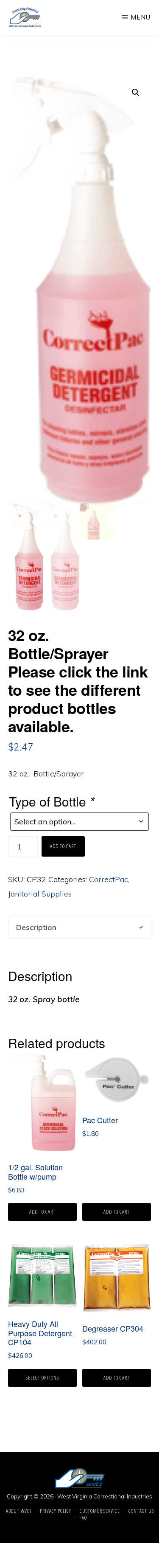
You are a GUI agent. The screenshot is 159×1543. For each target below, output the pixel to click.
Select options (42, 1377)
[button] (135, 92)
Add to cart (63, 846)
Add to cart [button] (42, 1211)
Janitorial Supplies (40, 894)
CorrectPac (108, 879)
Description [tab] (36, 927)
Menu (141, 17)
